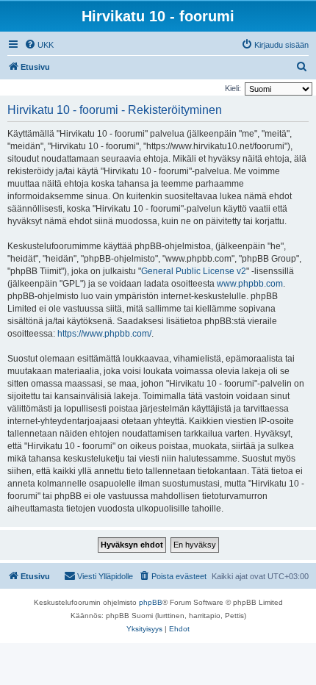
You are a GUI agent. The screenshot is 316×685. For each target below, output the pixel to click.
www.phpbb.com (250, 284)
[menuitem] (39, 45)
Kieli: (233, 88)
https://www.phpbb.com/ (104, 334)
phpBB (150, 602)
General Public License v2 (193, 271)
